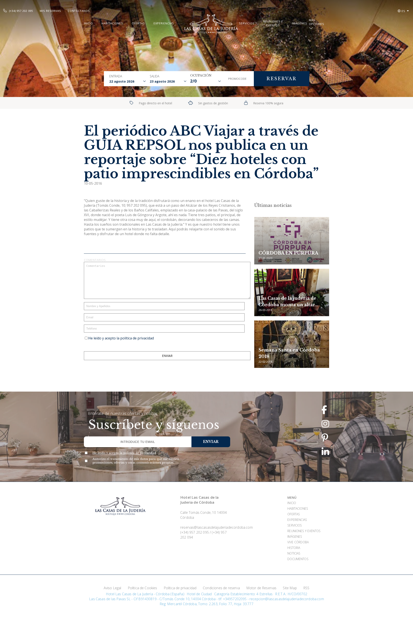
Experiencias (164, 23)
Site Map (290, 588)
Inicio (88, 23)
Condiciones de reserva (221, 588)
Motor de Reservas (261, 588)
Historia (293, 548)
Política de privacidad (180, 588)
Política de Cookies (142, 588)
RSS (306, 588)
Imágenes (299, 23)
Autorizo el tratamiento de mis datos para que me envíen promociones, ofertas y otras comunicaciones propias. (135, 460)
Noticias (293, 553)
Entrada (115, 76)
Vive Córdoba (298, 542)
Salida (154, 76)
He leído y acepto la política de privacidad (121, 338)
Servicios (246, 23)
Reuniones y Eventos (273, 23)
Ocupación (200, 75)
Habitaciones (112, 23)
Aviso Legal (112, 588)
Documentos (297, 559)
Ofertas (138, 23)
